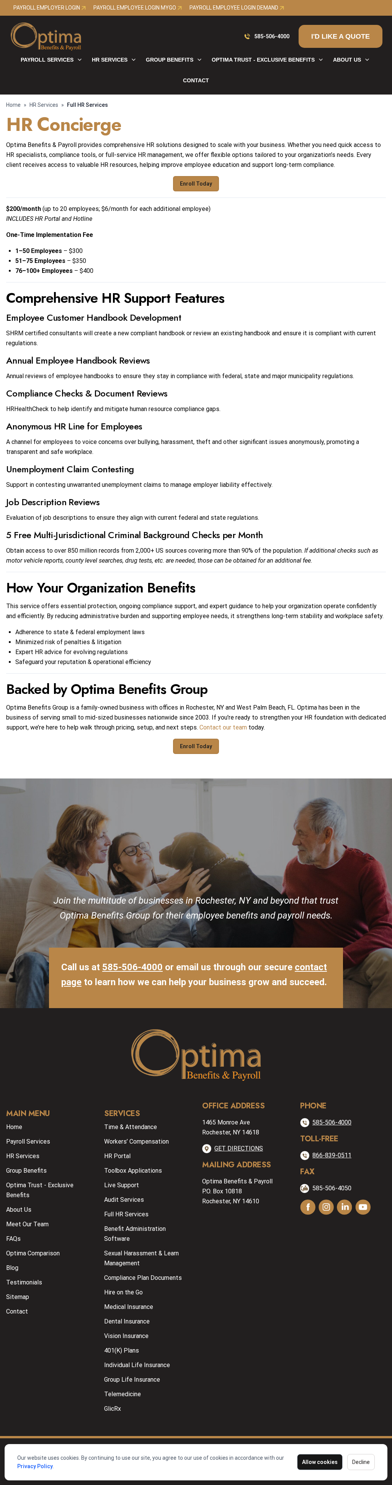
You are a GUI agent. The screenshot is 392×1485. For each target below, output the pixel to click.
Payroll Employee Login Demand (234, 8)
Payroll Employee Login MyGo (135, 8)
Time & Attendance (130, 1127)
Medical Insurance (128, 1306)
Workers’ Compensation (136, 1141)
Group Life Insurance (132, 1379)
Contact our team (223, 727)
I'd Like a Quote (340, 36)
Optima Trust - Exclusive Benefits (263, 60)
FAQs (13, 1238)
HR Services (109, 60)
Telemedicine (122, 1394)
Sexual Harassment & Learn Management (141, 1258)
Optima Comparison (33, 1253)
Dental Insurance (127, 1321)
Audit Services (124, 1199)
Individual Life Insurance (137, 1365)
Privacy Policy (35, 1466)
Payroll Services (47, 60)
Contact (196, 80)
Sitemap (17, 1297)
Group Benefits (169, 60)
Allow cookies (320, 1462)
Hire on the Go (123, 1292)
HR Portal (117, 1156)
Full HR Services (126, 1214)
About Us (347, 60)
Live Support (121, 1185)
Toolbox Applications (133, 1170)
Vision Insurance (126, 1336)
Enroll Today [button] (196, 184)
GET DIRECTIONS (238, 1148)
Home (13, 105)
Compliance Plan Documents (143, 1277)
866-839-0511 (331, 1155)
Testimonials (24, 1282)
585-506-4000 (271, 36)
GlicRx (112, 1408)
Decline (361, 1462)
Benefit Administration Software (135, 1233)
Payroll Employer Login (47, 8)
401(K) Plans (121, 1350)
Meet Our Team (27, 1224)
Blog (12, 1267)
